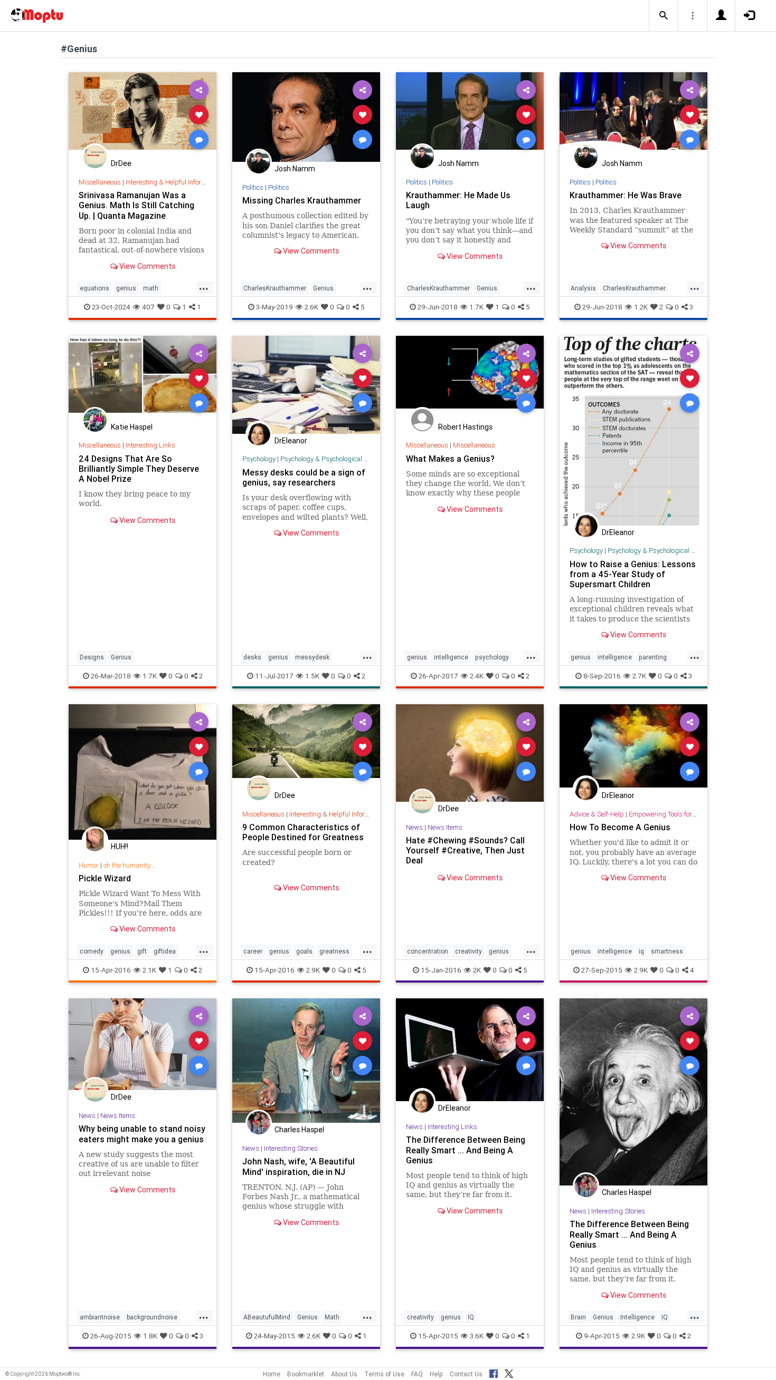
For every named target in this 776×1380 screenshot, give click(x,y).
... (204, 287)
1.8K (150, 1335)
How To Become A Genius (620, 827)
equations (94, 288)
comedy (91, 951)
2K (477, 970)
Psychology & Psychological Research (336, 458)
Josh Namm (295, 168)
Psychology (259, 458)
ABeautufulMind (266, 1317)
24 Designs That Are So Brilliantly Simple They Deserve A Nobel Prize (139, 468)
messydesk (312, 657)
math (150, 288)
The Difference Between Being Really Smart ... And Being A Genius (465, 1149)
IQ (471, 1317)
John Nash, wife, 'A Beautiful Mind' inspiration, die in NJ (298, 1166)
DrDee (121, 163)
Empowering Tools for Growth (672, 814)
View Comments (146, 266)
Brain (578, 1317)
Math (332, 1317)
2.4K (477, 676)
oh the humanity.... (129, 865)
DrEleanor (291, 440)
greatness (334, 951)
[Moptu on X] (509, 1372)
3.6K (477, 1335)
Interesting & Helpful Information (174, 182)
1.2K (641, 307)
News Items (445, 827)
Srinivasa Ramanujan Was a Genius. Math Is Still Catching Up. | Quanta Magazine (136, 205)
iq (641, 951)
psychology (492, 657)
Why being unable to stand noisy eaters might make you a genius (142, 1133)
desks (252, 657)
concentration (427, 951)
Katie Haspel (132, 427)
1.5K (312, 676)
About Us (344, 1374)
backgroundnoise (152, 1317)
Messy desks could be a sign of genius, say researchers (303, 477)
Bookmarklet (305, 1374)
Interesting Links (150, 445)
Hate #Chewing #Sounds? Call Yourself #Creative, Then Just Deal (465, 850)
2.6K (311, 307)
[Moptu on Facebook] (493, 1372)
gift (142, 951)
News (414, 827)
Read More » (142, 114)
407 (148, 307)
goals (304, 951)
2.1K (149, 970)
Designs (92, 657)
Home (271, 1374)
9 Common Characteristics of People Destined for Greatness (303, 832)
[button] (663, 15)
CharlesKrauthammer (274, 288)
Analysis (583, 288)
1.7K (476, 307)
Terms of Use (384, 1374)
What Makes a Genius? (450, 458)
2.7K (639, 676)
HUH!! (119, 846)
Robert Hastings (465, 427)
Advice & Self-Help (597, 814)
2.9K (313, 970)
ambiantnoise (100, 1317)
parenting (653, 657)
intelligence (451, 657)
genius (126, 288)
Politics (252, 187)
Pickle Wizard (105, 878)
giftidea (165, 951)
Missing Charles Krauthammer (301, 200)
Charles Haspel (299, 1129)
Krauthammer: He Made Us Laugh (458, 200)
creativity (468, 951)
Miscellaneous (100, 182)
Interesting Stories (291, 1148)
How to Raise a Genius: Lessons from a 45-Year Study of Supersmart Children (633, 574)
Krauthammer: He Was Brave (626, 195)
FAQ (417, 1374)
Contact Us (466, 1374)
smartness (667, 951)
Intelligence (637, 1317)
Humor (89, 865)
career (252, 951)
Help (436, 1374)
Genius (323, 288)
